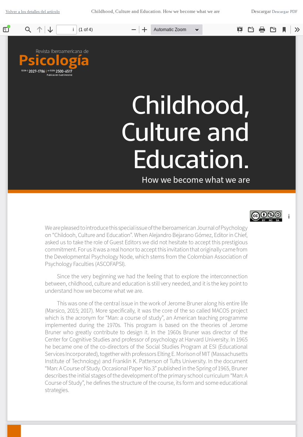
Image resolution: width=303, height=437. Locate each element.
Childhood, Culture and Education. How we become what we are (155, 11)
